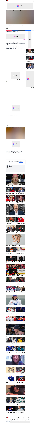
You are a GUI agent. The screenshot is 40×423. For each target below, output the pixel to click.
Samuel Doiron (8, 28)
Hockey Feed (9, 171)
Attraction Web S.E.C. (8, 421)
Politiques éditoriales (24, 420)
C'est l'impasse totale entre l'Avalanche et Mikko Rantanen (14, 152)
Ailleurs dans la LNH (17, 418)
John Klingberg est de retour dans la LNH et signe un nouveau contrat (15, 151)
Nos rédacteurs (23, 418)
